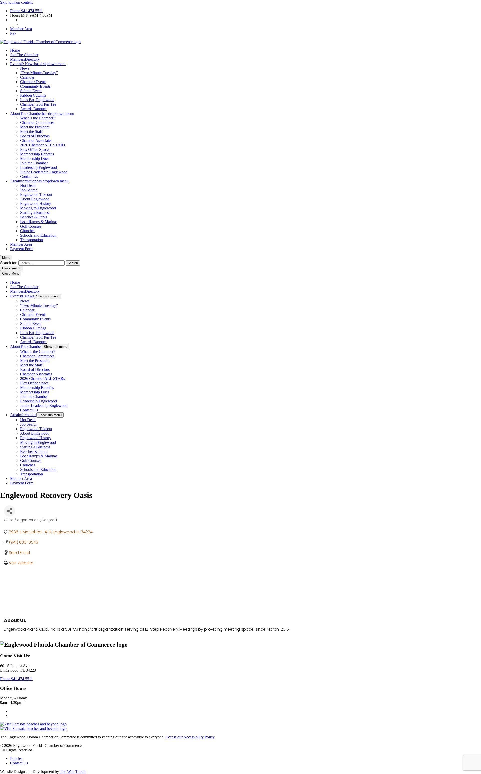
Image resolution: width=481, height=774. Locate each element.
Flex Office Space (34, 149)
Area (39, 181)
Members (25, 59)
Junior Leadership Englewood (44, 172)
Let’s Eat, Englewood (37, 100)
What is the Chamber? (37, 118)
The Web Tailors (73, 771)
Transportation (31, 240)
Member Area (21, 29)
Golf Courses (30, 226)
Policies (16, 758)
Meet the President (34, 127)
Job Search (28, 190)
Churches (27, 231)
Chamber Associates (36, 140)
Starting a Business (35, 212)
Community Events (35, 86)
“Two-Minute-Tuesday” (39, 73)
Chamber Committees (37, 122)
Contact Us (29, 176)
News (24, 68)
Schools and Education (38, 235)
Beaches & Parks (33, 217)
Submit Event (31, 91)
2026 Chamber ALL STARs (42, 145)
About (42, 113)
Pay (13, 33)
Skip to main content (16, 2)
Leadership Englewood (38, 167)
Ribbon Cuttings (33, 95)
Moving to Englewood (38, 208)
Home (15, 50)
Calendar (27, 77)
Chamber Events (33, 82)
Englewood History (35, 203)
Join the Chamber (34, 163)
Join (24, 55)
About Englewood (34, 199)
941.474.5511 (26, 11)
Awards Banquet (33, 109)
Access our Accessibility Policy (190, 737)
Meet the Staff (31, 131)
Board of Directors (35, 136)
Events (38, 64)
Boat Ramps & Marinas (38, 221)
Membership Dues (34, 158)
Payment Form (21, 249)
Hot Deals (28, 185)
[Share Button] (9, 511)
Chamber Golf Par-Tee (38, 104)
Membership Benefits (37, 154)
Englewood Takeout (36, 194)
